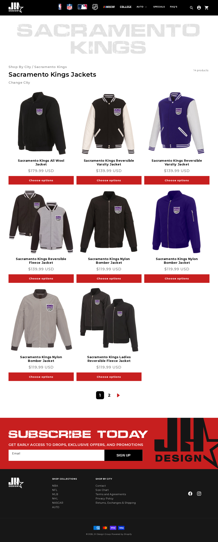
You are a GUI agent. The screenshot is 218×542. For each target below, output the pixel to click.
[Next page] (118, 395)
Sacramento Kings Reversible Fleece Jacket (41, 261)
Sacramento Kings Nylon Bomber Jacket (109, 261)
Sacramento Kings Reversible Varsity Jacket (109, 162)
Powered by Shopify (122, 534)
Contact (101, 485)
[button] (60, 6)
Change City (19, 83)
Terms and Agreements (111, 494)
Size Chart (102, 490)
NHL (55, 498)
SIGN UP (123, 455)
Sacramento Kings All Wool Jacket (41, 162)
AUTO (55, 507)
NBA (55, 485)
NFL (55, 490)
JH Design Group (102, 534)
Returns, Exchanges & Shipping (116, 503)
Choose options (41, 180)
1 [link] (100, 395)
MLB (55, 494)
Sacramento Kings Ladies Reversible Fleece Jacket (109, 359)
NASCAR (57, 503)
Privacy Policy (104, 498)
